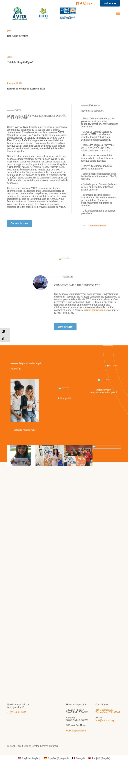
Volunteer (110, 3)
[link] (99, 225)
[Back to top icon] (112, 755)
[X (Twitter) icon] (106, 746)
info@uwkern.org (105, 720)
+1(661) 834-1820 (16, 712)
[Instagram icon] (109, 746)
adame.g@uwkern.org (96, 310)
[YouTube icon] (116, 746)
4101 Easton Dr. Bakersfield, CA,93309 (108, 711)
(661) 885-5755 (65, 312)
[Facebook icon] (102, 746)
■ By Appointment (76, 730)
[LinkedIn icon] (113, 746)
